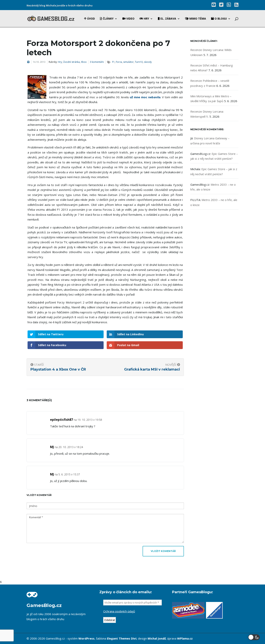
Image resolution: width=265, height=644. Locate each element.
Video (130, 18)
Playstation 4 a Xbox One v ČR (58, 369)
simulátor (128, 62)
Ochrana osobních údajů (119, 611)
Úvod (90, 18)
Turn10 (139, 62)
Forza (119, 62)
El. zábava (168, 18)
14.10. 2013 (39, 62)
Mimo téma (197, 18)
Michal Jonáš (157, 638)
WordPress (86, 638)
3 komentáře (97, 62)
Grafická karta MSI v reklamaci (152, 369)
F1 (113, 62)
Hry (146, 18)
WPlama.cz (185, 638)
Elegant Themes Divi (121, 638)
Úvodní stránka (71, 62)
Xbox (84, 62)
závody (148, 62)
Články (107, 18)
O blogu (220, 18)
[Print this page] (28, 62)
